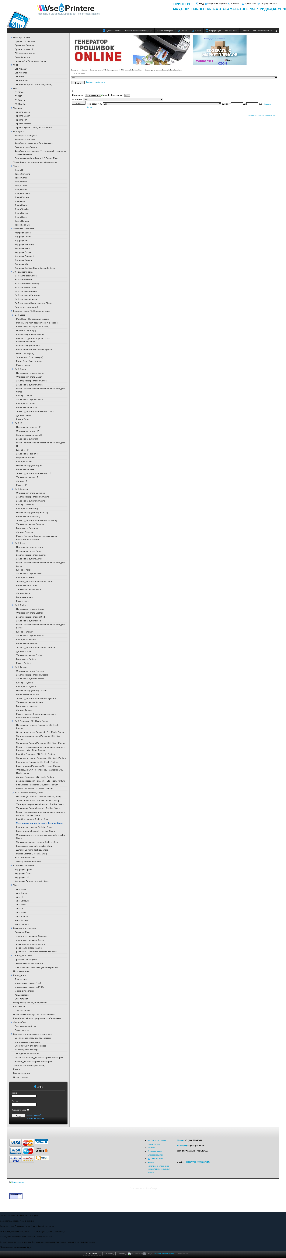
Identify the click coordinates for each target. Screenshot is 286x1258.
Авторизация (183, 1254)
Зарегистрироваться (35, 1118)
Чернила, (207, 9)
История (110, 1254)
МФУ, (177, 9)
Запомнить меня (19, 1110)
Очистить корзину (167, 1254)
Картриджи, (262, 9)
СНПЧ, (186, 9)
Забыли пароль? (34, 1115)
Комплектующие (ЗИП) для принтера (104, 70)
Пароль (15, 1101)
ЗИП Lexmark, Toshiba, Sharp (132, 70)
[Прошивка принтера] (14, 1131)
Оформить (157, 1254)
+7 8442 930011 (93, 1253)
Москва (180, 1140)
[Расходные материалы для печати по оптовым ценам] (66, 7)
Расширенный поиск (95, 82)
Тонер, (245, 9)
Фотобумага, (228, 9)
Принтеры (182, 4)
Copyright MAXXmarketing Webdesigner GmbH (262, 115)
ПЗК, (195, 9)
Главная (84, 70)
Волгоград (182, 1145)
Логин (14, 1093)
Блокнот (123, 1254)
